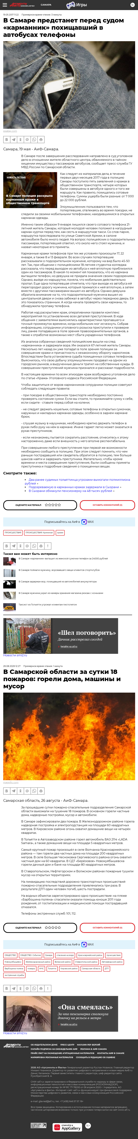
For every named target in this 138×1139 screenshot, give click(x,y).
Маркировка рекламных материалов (52, 1057)
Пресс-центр (67, 1045)
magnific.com (11, 782)
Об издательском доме (44, 1045)
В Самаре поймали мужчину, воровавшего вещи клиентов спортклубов (59, 570)
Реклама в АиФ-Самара (93, 1049)
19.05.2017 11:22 (11, 14)
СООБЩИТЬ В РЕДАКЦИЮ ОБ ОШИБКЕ (95, 1057)
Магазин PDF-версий (88, 1045)
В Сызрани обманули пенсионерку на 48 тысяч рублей (70, 491)
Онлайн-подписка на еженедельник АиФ (54, 1049)
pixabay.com (10, 131)
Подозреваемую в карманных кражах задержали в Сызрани (74, 487)
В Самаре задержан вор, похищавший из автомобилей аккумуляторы (58, 581)
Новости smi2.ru (15, 655)
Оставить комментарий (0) (107, 505)
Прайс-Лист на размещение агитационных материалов (62, 1053)
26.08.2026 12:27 (11, 666)
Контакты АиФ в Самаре (110, 1053)
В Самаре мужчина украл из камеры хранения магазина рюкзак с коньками (61, 593)
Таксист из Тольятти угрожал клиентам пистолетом (48, 604)
